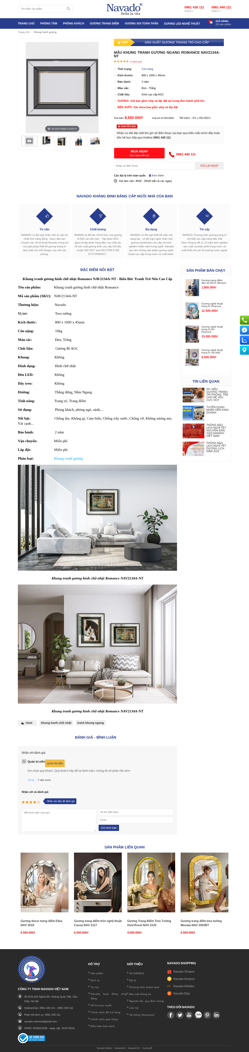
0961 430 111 (194, 7)
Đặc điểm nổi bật (97, 270)
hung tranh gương (70, 458)
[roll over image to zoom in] (62, 87)
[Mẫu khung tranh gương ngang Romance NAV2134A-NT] (29, 144)
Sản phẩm (97, 973)
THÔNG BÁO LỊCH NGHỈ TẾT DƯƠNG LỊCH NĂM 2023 (216, 447)
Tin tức (95, 987)
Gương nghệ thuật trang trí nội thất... (212, 351)
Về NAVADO (136, 973)
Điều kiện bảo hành (103, 1026)
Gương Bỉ (147, 1048)
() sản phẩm (223, 24)
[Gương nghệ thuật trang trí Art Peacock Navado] (192, 341)
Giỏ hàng (222, 21)
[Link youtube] (170, 1015)
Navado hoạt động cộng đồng (109, 996)
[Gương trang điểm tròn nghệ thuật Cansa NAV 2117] (98, 883)
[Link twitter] (180, 1015)
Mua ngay (139, 151)
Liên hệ (134, 1007)
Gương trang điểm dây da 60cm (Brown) (213, 281)
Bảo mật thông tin (140, 994)
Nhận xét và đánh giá (35, 791)
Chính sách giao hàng (104, 1019)
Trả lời (31, 780)
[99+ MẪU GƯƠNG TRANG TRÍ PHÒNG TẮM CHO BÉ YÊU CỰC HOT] (194, 395)
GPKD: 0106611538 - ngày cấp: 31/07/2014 (49, 1028)
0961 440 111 (221, 7)
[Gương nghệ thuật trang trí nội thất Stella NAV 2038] (192, 364)
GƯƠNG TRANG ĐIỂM (104, 23)
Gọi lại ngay (209, 165)
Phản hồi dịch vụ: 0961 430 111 (42, 1014)
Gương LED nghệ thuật (182, 23)
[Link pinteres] (207, 1015)
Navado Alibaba (183, 986)
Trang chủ (26, 23)
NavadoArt (120, 1048)
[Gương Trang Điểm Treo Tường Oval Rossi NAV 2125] (151, 883)
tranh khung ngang (90, 722)
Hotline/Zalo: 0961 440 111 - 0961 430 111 (48, 1007)
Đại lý (132, 980)
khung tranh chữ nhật (56, 722)
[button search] (68, 8)
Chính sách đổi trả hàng (105, 1012)
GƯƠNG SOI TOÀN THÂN (141, 23)
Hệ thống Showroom (142, 1014)
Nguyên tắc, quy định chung (146, 1001)
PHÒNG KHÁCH (73, 23)
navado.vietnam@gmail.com (40, 1021)
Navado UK (134, 1048)
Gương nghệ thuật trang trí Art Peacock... (212, 329)
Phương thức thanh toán (144, 987)
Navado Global (104, 1048)
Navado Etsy (181, 993)
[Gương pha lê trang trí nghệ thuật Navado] (124, 9)
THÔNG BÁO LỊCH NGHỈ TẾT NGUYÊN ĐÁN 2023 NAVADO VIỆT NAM (216, 430)
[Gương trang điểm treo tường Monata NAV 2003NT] (205, 883)
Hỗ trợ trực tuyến (101, 1005)
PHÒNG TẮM (48, 23)
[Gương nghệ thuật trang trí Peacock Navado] (192, 318)
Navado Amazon (184, 978)
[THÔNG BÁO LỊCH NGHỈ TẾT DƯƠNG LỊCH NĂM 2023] (194, 449)
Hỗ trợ (94, 964)
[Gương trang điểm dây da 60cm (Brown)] (192, 295)
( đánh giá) (136, 61)
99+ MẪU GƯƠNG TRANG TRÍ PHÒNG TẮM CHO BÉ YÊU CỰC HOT (217, 395)
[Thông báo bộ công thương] (31, 1042)
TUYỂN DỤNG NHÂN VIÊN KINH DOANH (217, 410)
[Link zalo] (198, 1015)
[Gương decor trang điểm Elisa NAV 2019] (45, 883)
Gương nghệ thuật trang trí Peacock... (212, 304)
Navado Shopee (183, 971)
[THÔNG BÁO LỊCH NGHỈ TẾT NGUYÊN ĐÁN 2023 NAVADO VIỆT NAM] (194, 431)
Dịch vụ (95, 980)
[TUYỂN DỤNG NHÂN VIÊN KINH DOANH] (194, 413)
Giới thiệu (135, 964)
